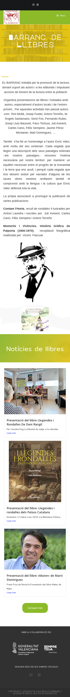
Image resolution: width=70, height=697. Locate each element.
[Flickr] (37, 4)
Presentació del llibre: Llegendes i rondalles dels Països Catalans (31, 510)
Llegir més (11, 433)
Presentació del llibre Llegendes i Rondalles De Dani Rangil (30, 422)
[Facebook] (33, 4)
